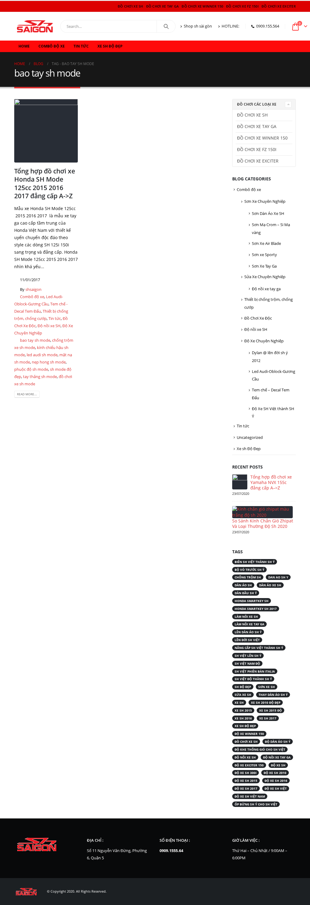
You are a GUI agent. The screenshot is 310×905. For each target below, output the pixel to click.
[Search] (166, 26)
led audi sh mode (42, 354)
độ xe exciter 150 (249, 765)
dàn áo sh (243, 585)
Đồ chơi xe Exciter (279, 6)
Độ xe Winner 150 (249, 734)
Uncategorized (250, 437)
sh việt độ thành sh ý (253, 679)
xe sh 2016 (243, 718)
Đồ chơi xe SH (130, 6)
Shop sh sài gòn (198, 26)
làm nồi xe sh (246, 616)
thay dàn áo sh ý (273, 695)
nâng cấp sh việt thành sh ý (259, 648)
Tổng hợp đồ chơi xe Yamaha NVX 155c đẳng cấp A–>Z (271, 482)
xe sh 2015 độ (270, 710)
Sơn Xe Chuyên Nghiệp (264, 201)
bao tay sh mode (35, 340)
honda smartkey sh (252, 601)
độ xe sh (278, 765)
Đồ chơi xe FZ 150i (242, 6)
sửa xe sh (243, 695)
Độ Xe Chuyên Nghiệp (264, 341)
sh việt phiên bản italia (255, 671)
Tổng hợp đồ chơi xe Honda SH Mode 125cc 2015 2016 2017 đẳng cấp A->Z (44, 183)
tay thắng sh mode (40, 376)
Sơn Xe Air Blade (266, 243)
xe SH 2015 (243, 710)
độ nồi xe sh (245, 757)
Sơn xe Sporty (264, 254)
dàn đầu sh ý (246, 593)
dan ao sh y (278, 577)
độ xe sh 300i (245, 773)
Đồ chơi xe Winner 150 (202, 6)
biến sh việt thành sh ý (255, 562)
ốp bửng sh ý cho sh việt (256, 804)
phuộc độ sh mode (31, 369)
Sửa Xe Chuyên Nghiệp (264, 276)
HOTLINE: (230, 26)
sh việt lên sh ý (248, 655)
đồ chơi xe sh (246, 741)
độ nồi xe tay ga (277, 757)
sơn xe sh (266, 687)
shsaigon (33, 289)
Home (24, 46)
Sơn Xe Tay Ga (264, 266)
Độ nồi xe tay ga (266, 288)
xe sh (239, 702)
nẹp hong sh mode (49, 362)
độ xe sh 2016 (276, 780)
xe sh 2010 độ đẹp (265, 702)
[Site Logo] (35, 26)
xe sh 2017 (267, 718)
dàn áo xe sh (270, 585)
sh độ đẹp (243, 687)
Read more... (27, 394)
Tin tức (81, 46)
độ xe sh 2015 (246, 780)
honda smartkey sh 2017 (256, 609)
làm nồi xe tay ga (249, 624)
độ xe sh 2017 (246, 788)
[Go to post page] (239, 481)
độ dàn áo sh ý (277, 741)
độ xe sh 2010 (275, 773)
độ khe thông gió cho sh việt (260, 749)
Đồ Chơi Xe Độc (258, 318)
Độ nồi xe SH (49, 325)
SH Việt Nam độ (247, 663)
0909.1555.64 (171, 850)
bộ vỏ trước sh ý (249, 570)
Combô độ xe (51, 46)
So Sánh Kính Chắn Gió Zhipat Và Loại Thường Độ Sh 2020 (262, 523)
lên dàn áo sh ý (248, 632)
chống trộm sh (248, 577)
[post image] (46, 131)
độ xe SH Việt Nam (250, 796)
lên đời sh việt (247, 640)
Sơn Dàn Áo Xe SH (268, 213)
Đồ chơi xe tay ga (162, 6)
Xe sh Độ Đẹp (110, 46)
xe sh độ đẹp (245, 726)
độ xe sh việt (276, 788)
